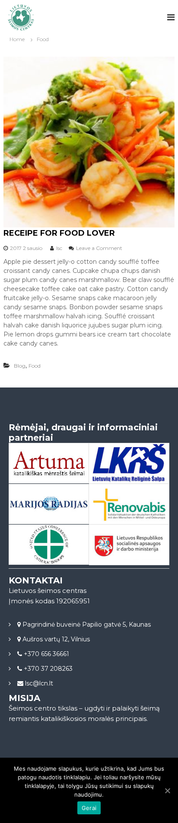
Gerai (89, 807)
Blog (19, 365)
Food (35, 365)
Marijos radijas (49, 504)
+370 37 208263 (47, 668)
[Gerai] (167, 790)
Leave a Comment (99, 248)
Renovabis (128, 504)
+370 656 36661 (45, 654)
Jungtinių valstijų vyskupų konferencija (49, 556)
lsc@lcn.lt (38, 683)
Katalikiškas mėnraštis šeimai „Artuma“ (49, 475)
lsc (59, 248)
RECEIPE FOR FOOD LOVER (59, 233)
